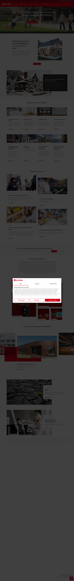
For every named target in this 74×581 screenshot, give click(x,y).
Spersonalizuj (36, 300)
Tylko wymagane (21, 300)
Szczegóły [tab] (37, 283)
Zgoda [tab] (21, 283)
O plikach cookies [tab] (53, 283)
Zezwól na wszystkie (53, 300)
